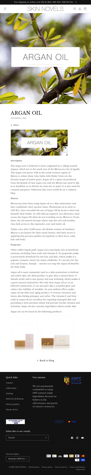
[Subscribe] (45, 437)
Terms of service (61, 467)
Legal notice (80, 469)
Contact (9, 383)
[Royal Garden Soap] (56, 351)
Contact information (77, 467)
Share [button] (16, 125)
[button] (5, 8)
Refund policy (34, 467)
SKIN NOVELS (20, 467)
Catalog (9, 393)
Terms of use (12, 410)
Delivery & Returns (15, 399)
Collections (11, 388)
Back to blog (47, 360)
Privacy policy (12, 404)
